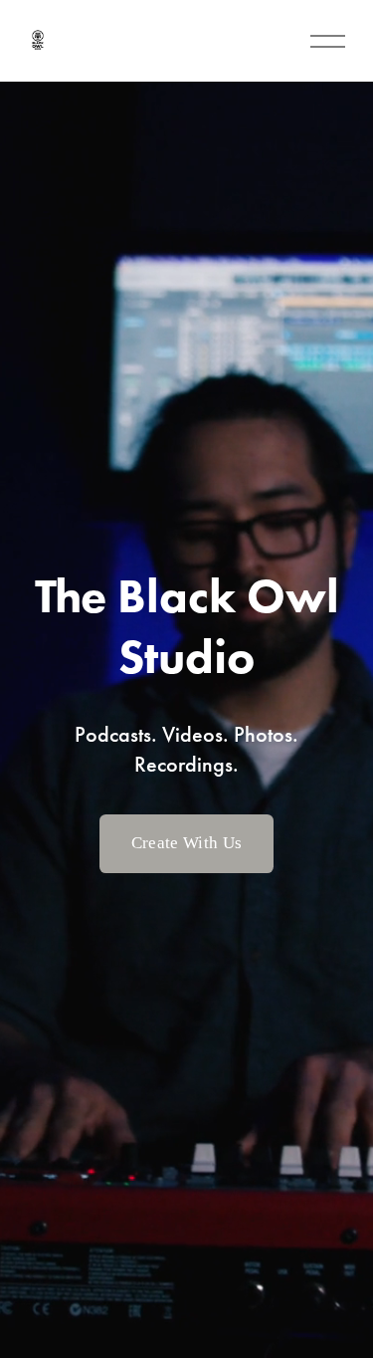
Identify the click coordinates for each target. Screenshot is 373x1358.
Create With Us (187, 842)
